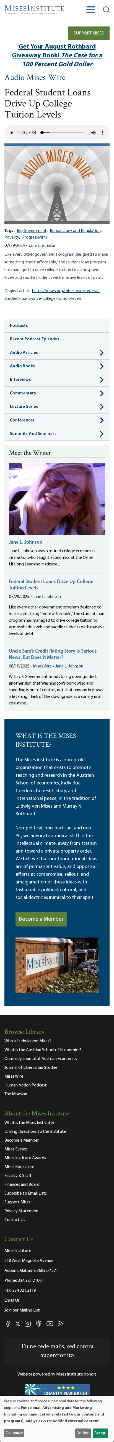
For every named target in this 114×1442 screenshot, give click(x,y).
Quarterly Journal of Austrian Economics (40, 1059)
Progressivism (34, 237)
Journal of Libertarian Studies (31, 1068)
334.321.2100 (30, 1280)
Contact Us (14, 1220)
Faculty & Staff (18, 1176)
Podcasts (19, 326)
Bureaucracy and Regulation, (76, 231)
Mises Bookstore (19, 1167)
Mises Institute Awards (25, 1158)
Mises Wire (42, 666)
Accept (100, 1433)
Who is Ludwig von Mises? (27, 1041)
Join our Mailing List (22, 1310)
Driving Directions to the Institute (35, 1131)
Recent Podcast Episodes (34, 339)
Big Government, (32, 231)
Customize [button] (14, 1433)
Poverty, (12, 237)
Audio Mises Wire (35, 78)
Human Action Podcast (25, 1085)
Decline (83, 1433)
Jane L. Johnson (42, 246)
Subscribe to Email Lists (25, 1193)
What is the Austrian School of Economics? (42, 1050)
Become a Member (41, 919)
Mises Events (16, 1149)
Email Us (12, 1300)
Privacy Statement (21, 1211)
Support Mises (89, 33)
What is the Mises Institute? (29, 1123)
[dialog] (57, 1418)
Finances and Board (22, 1184)
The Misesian (15, 1094)
